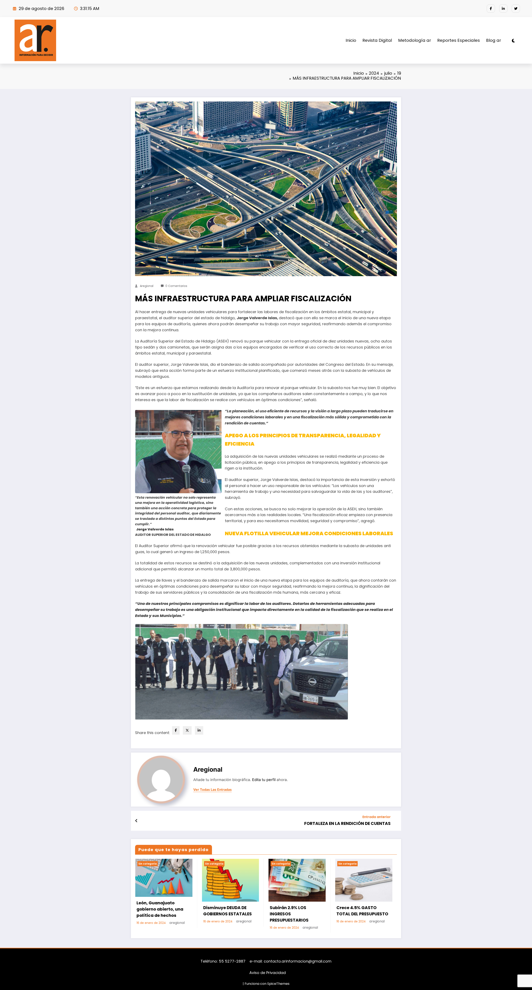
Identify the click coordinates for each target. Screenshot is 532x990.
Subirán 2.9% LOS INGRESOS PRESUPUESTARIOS (289, 914)
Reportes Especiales (458, 40)
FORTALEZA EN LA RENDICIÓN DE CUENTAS (347, 823)
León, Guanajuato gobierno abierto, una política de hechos (160, 909)
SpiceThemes (278, 983)
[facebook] (176, 730)
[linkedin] (199, 730)
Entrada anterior (376, 817)
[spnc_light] (513, 41)
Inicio (351, 40)
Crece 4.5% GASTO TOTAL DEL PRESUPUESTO (362, 911)
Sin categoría (147, 863)
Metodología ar (414, 40)
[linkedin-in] (503, 8)
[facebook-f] (491, 8)
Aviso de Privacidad (267, 972)
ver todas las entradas (212, 790)
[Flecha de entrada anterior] (136, 820)
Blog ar (493, 40)
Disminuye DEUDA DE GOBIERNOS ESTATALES (227, 911)
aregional (146, 286)
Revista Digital (377, 40)
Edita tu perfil (264, 779)
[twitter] (516, 8)
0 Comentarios (176, 286)
